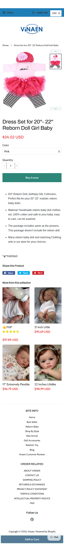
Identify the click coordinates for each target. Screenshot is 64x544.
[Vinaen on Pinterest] (32, 520)
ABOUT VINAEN (32, 470)
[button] (11, 331)
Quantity (7, 160)
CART (41, 12)
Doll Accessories (32, 440)
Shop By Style (32, 431)
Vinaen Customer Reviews (32, 454)
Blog (32, 449)
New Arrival (32, 435)
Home (5, 45)
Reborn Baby (32, 426)
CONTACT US (32, 475)
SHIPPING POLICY (32, 479)
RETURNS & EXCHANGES (32, 484)
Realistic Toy (32, 445)
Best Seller (32, 422)
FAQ (32, 503)
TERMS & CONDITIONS (32, 493)
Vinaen (31, 531)
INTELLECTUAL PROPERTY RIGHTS (32, 498)
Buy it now (32, 177)
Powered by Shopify (45, 531)
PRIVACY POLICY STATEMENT (32, 489)
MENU (9, 12)
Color (5, 145)
